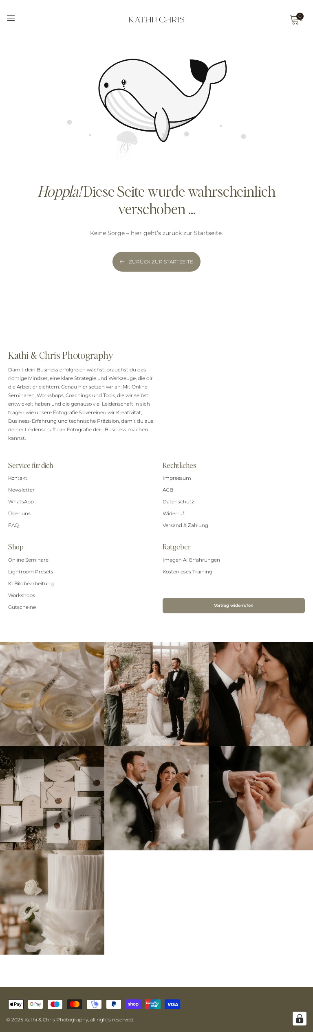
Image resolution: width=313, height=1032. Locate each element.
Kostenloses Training (187, 572)
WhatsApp (21, 501)
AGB (168, 490)
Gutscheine (22, 607)
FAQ (13, 525)
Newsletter (21, 490)
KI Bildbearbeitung (31, 583)
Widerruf (173, 513)
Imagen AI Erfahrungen (191, 560)
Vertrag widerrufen (233, 605)
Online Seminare (28, 560)
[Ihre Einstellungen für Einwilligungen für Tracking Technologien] (299, 1018)
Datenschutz (178, 501)
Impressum (177, 478)
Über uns (19, 513)
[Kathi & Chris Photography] (156, 19)
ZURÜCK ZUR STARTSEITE (161, 262)
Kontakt (17, 478)
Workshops (21, 595)
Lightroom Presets (30, 572)
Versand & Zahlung (185, 525)
